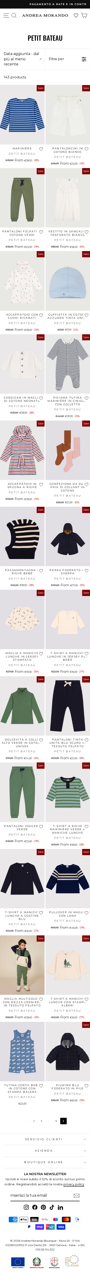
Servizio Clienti (44, 1139)
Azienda (44, 1150)
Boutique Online (43, 1162)
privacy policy (73, 1184)
